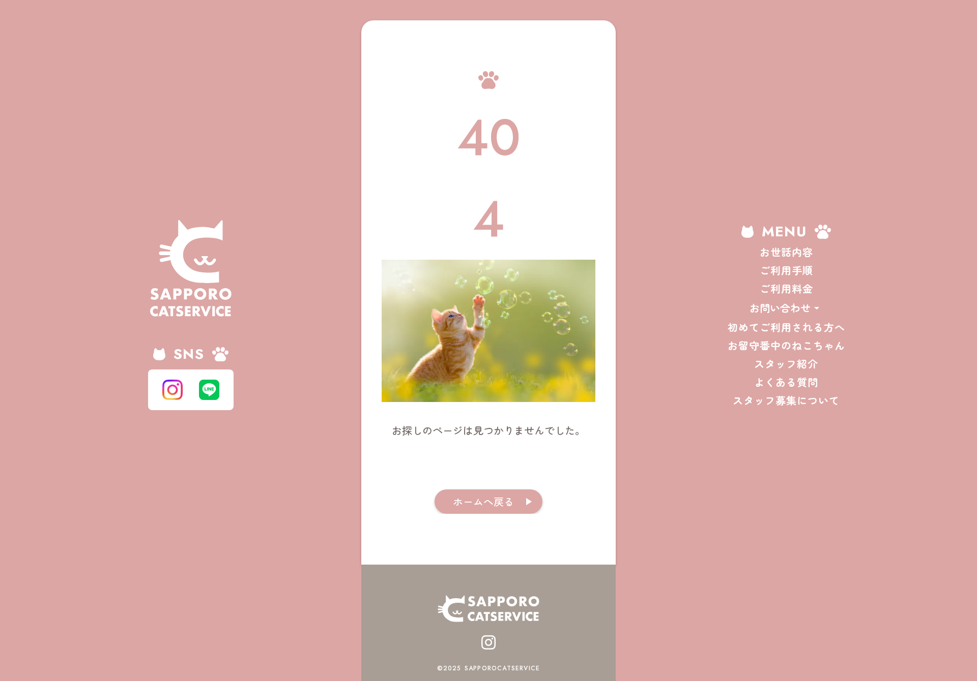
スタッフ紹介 (786, 364)
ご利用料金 (786, 289)
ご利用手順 (786, 270)
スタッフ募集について (786, 400)
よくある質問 (786, 382)
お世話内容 (786, 252)
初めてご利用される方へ (786, 327)
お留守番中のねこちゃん (786, 345)
